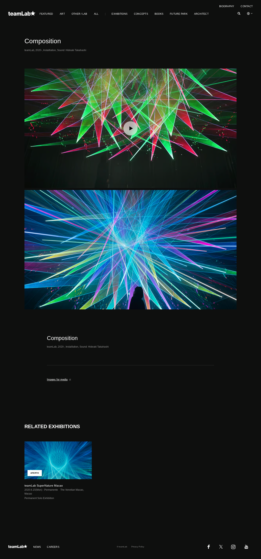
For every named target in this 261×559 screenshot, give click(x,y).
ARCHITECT (201, 13)
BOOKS (159, 13)
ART (62, 13)
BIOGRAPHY (226, 6)
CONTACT (247, 6)
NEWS (37, 547)
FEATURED (46, 13)
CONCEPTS (141, 13)
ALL (96, 13)
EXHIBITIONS (119, 13)
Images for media (57, 379)
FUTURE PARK (179, 13)
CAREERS (53, 547)
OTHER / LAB (79, 13)
